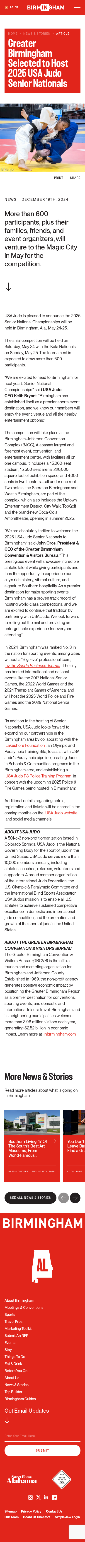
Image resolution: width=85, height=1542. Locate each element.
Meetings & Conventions (24, 1307)
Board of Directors (36, 1517)
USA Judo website (61, 813)
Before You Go (16, 1371)
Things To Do (15, 1357)
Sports (10, 1314)
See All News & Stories (30, 1197)
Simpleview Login (67, 1517)
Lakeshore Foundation (25, 745)
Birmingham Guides (20, 1399)
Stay (8, 1350)
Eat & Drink (13, 1364)
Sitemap (11, 1511)
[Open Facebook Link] (54, 1497)
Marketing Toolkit (18, 1329)
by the (32, 665)
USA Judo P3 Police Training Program (38, 776)
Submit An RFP (16, 1336)
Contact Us (54, 1511)
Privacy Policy (31, 1511)
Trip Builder (13, 1392)
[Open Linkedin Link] (46, 1497)
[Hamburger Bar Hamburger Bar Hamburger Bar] (77, 7)
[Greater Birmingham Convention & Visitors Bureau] (45, 7)
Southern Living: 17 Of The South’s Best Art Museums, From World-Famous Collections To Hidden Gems (32, 1146)
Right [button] (75, 1198)
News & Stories (36, 33)
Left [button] (63, 1198)
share (75, 177)
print (58, 177)
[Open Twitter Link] (38, 1497)
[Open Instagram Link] (30, 1497)
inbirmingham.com (60, 1034)
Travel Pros (13, 1321)
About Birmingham (19, 1300)
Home (12, 33)
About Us (12, 1378)
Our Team (12, 1517)
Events (10, 1343)
